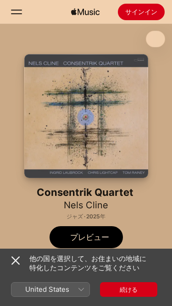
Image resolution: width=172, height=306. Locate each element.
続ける (129, 289)
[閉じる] (15, 260)
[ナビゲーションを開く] (16, 12)
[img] (85, 12)
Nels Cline (86, 205)
